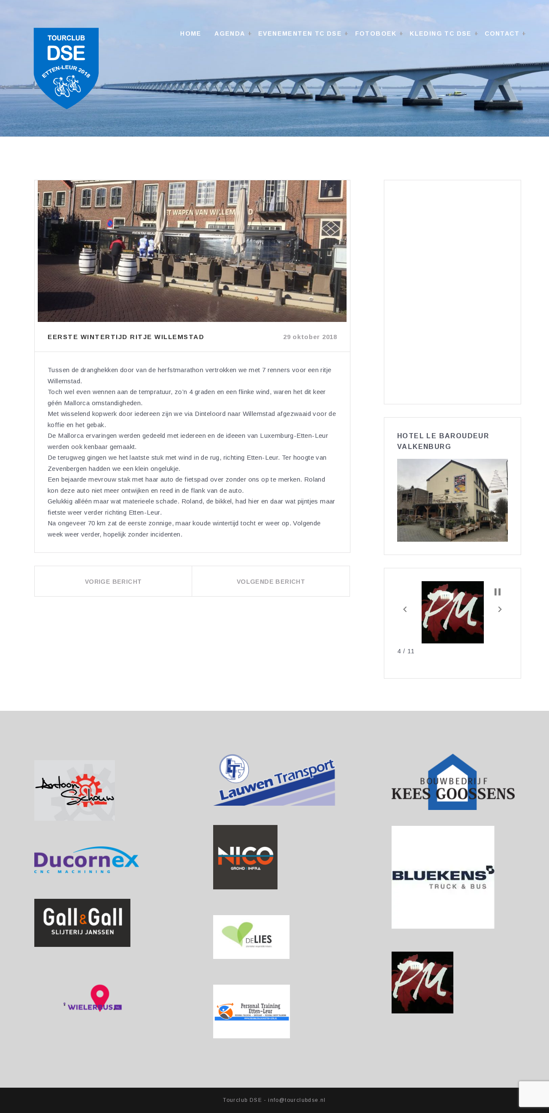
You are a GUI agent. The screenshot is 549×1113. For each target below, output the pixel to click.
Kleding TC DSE (441, 33)
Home (191, 33)
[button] (405, 609)
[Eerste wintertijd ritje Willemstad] (192, 251)
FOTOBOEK (376, 33)
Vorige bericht (113, 581)
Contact (502, 33)
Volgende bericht (271, 581)
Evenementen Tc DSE (300, 33)
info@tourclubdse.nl (297, 1100)
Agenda (229, 33)
